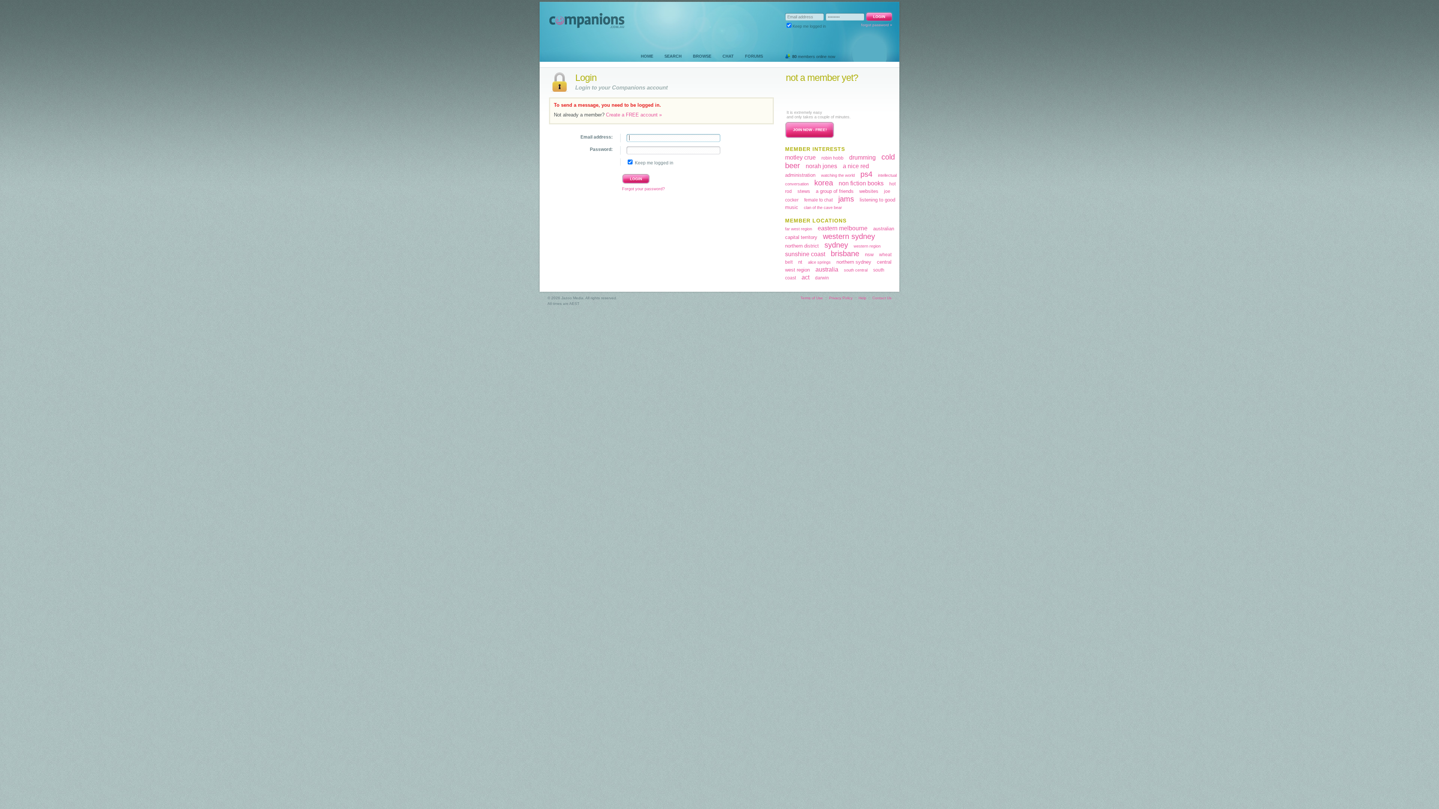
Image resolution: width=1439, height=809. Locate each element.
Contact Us (882, 298)
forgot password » (876, 25)
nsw (869, 254)
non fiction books (861, 183)
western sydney (849, 236)
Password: (601, 149)
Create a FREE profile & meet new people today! (831, 96)
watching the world (838, 175)
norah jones (821, 166)
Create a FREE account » (634, 115)
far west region (798, 229)
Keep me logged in (809, 26)
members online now (813, 56)
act (805, 277)
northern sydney (853, 262)
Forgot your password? (643, 189)
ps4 (866, 174)
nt (800, 262)
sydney (836, 245)
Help (862, 298)
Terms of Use (811, 298)
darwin (822, 278)
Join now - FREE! (810, 130)
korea (823, 183)
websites (868, 191)
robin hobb (832, 158)
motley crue (800, 157)
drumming (862, 157)
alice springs (819, 262)
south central (856, 270)
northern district (802, 246)
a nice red (856, 166)
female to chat (818, 200)
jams (846, 199)
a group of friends (835, 191)
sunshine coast (805, 254)
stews (803, 191)
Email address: (596, 137)
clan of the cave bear (823, 207)
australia (826, 269)
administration (800, 175)
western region (867, 246)
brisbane (845, 253)
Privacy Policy (841, 298)
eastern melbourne (843, 228)
